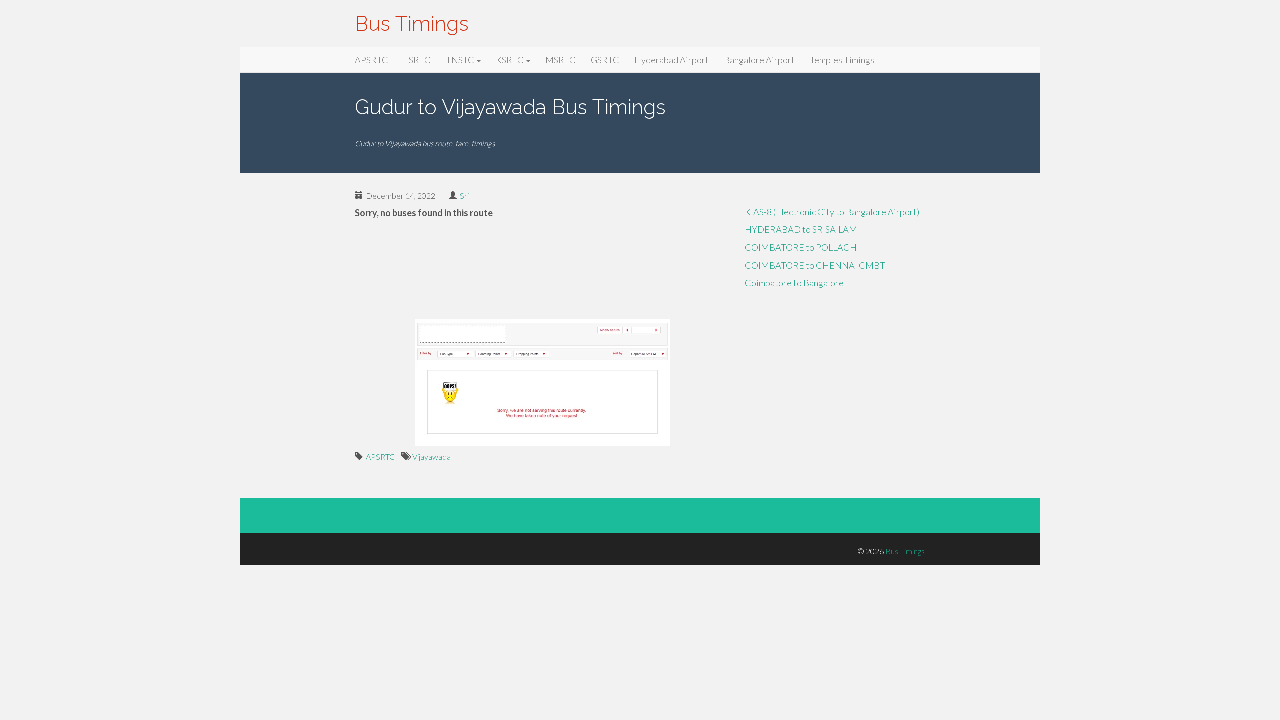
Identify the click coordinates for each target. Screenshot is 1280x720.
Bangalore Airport (759, 60)
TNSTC (461, 60)
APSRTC (371, 60)
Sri (464, 195)
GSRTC (605, 60)
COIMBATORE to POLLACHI (802, 247)
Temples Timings (842, 60)
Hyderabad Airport (671, 60)
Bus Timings (412, 24)
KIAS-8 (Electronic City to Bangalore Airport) (832, 212)
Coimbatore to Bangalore (794, 283)
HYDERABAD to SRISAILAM (801, 229)
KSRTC (511, 60)
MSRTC (561, 60)
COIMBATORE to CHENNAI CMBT (815, 265)
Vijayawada (431, 457)
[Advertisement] (542, 271)
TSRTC (417, 60)
